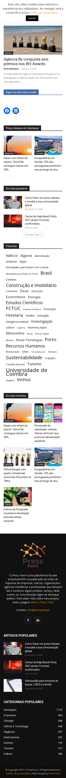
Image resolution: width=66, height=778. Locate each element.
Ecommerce (15, 297)
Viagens (10, 380)
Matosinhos (15, 333)
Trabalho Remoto (15, 364)
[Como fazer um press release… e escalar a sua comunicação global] (13, 202)
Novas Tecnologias (29, 340)
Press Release (11, 68)
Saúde (38, 421)
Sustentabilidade (24, 357)
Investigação (42, 321)
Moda (30, 333)
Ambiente (9, 153)
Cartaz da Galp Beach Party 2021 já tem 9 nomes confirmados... (41, 220)
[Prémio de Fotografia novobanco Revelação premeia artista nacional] (18, 496)
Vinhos (24, 380)
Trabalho (50, 358)
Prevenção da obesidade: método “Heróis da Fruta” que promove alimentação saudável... (47, 433)
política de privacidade (43, 12)
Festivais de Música (32, 309)
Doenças (37, 291)
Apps (23, 261)
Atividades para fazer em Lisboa (27, 267)
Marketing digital (37, 327)
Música (9, 340)
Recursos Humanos (25, 346)
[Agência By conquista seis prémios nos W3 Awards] (33, 40)
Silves (25, 351)
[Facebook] (28, 620)
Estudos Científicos (24, 303)
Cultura (8, 504)
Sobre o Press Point (42, 602)
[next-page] (12, 177)
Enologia (34, 297)
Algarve (26, 256)
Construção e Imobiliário (31, 285)
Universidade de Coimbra (26, 372)
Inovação (43, 316)
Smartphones (38, 351)
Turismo (39, 153)
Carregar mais (31, 234)
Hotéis (30, 316)
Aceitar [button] (32, 18)
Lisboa (10, 327)
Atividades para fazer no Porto (22, 273)
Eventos (8, 53)
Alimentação (42, 256)
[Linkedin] (38, 620)
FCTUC (13, 308)
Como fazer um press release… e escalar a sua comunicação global (43, 201)
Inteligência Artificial (17, 321)
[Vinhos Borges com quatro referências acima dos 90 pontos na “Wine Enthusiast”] (18, 456)
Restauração (13, 351)
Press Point (54, 773)
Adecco (12, 255)
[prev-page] (6, 177)
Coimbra (11, 279)
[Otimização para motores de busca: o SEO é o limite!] (13, 685)
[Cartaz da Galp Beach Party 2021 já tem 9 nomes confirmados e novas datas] (13, 221)
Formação (50, 309)
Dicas (24, 291)
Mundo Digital (42, 333)
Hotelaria (14, 315)
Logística (21, 327)
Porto (50, 339)
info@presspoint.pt (38, 610)
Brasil (46, 273)
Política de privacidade (18, 773)
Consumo (11, 291)
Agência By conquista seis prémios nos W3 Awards (26, 61)
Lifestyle (8, 464)
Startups (52, 351)
